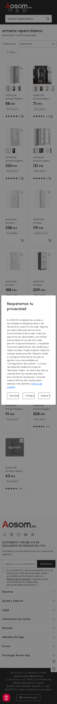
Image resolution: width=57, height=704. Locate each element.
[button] (6, 697)
